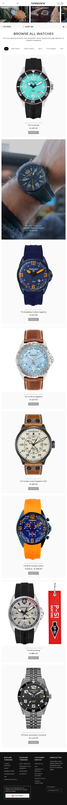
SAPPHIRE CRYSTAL (10, 779)
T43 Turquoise (33, 125)
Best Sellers (16, 48)
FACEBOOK (23, 774)
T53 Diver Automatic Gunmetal (33, 735)
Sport (40, 48)
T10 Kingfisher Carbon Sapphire (33, 312)
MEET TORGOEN (24, 764)
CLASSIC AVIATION (7, 764)
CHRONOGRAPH (9, 774)
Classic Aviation (29, 48)
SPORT (6, 768)
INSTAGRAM (23, 771)
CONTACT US (39, 764)
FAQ (36, 766)
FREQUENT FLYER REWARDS (25, 767)
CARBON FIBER (9, 771)
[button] (3, 3)
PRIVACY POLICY (40, 778)
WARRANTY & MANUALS (39, 770)
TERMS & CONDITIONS (39, 782)
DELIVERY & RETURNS (38, 775)
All (6, 48)
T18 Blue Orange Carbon (33, 566)
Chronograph (51, 48)
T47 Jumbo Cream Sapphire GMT (33, 481)
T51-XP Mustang (33, 650)
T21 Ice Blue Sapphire (33, 397)
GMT (61, 48)
